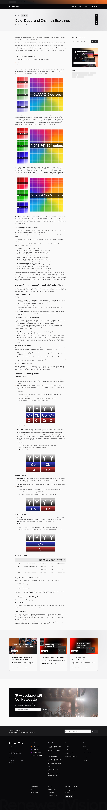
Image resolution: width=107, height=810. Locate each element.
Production (74, 74)
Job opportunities (52, 789)
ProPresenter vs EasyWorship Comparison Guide (54, 747)
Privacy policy (51, 792)
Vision (82, 76)
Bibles (84, 746)
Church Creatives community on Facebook (72, 791)
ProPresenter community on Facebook (71, 787)
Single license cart (87, 757)
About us (50, 786)
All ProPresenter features (71, 756)
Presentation (86, 73)
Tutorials (67, 746)
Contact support (34, 792)
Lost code (33, 789)
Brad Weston (18, 25)
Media (81, 73)
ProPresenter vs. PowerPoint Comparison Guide (54, 760)
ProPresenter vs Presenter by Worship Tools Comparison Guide (54, 765)
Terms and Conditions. (89, 44)
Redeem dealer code (88, 752)
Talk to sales (85, 754)
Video (78, 76)
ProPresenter (93, 73)
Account (85, 760)
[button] (48, 6)
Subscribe (84, 63)
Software (85, 74)
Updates (74, 76)
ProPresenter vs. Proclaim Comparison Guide (54, 774)
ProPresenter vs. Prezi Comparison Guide (53, 770)
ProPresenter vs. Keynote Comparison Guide (54, 751)
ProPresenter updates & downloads (70, 752)
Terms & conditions (52, 795)
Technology (90, 74)
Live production (75, 73)
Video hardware (86, 749)
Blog (17, 15)
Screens (80, 74)
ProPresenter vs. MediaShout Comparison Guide (54, 755)
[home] (14, 6)
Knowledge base (34, 786)
